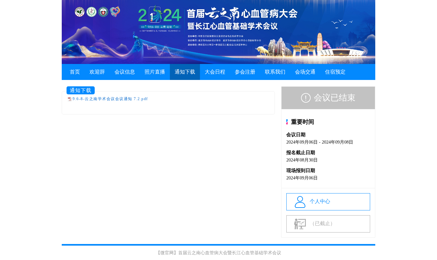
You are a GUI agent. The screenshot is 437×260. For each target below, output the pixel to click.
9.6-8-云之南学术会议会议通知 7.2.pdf (110, 99)
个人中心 (320, 201)
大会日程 (215, 72)
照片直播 (155, 72)
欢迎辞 (97, 72)
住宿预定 (335, 72)
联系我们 (275, 72)
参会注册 (245, 72)
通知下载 (185, 72)
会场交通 (305, 72)
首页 (75, 72)
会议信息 (125, 72)
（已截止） (322, 223)
